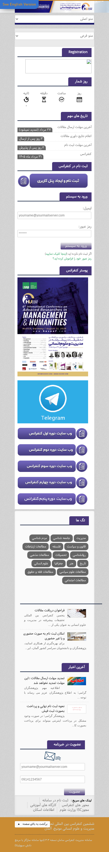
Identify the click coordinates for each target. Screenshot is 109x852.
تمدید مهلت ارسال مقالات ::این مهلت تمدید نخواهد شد (44, 680)
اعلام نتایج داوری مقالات (55, 137)
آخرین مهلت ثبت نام (55, 146)
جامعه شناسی (61, 538)
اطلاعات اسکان (43, 810)
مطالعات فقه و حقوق (40, 572)
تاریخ (83, 563)
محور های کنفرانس (75, 805)
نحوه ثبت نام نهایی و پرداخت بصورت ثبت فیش (46, 708)
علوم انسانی (41, 563)
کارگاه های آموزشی (43, 805)
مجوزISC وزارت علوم (74, 810)
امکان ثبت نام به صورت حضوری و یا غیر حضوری (44, 636)
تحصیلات (60, 555)
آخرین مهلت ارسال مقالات (55, 128)
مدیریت (81, 538)
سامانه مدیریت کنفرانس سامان (74, 840)
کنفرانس (55, 155)
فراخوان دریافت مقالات (50, 610)
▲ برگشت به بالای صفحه (32, 824)
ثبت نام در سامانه (55, 800)
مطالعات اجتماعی (75, 580)
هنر (71, 563)
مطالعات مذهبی (39, 555)
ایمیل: (87, 208)
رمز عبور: (85, 226)
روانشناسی (79, 555)
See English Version (19, 4)
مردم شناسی (39, 538)
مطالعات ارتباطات (35, 546)
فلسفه (56, 546)
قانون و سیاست (76, 546)
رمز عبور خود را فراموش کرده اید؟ (72, 258)
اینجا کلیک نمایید (56, 254)
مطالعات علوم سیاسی (73, 572)
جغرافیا (58, 563)
